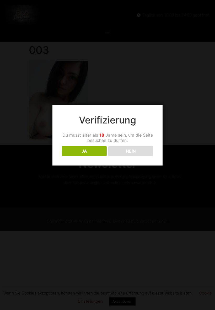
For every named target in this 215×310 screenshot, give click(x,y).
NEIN (131, 151)
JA (84, 151)
